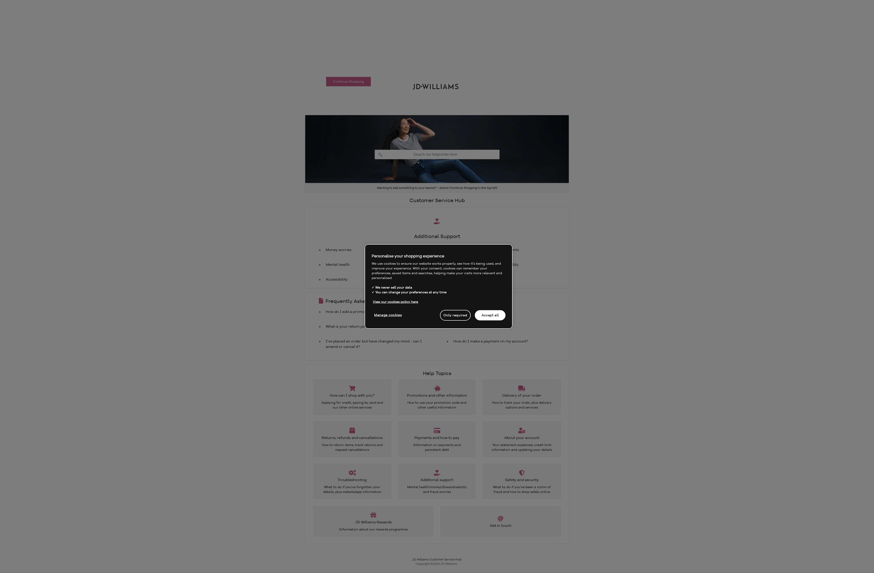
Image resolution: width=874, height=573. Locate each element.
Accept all (490, 315)
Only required (455, 315)
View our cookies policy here (395, 301)
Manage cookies (388, 315)
